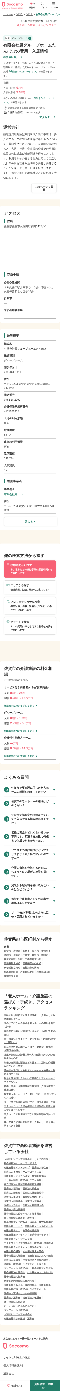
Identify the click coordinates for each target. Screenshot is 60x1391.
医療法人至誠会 (12, 1259)
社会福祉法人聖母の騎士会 (37, 1259)
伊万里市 (46, 950)
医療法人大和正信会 (33, 1197)
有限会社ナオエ (12, 1230)
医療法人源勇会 (33, 1201)
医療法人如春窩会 (13, 1201)
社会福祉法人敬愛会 (14, 1255)
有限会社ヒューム (13, 1226)
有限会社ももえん (13, 1285)
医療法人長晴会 (12, 1171)
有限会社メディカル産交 (17, 1176)
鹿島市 (16, 955)
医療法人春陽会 (12, 1197)
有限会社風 (10, 57)
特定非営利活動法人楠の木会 (19, 1280)
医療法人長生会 (31, 1188)
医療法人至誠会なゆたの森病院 (20, 1293)
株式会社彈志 (39, 1176)
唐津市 (16, 950)
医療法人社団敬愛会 (33, 1192)
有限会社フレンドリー (41, 1247)
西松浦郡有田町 (31, 967)
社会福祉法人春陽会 (33, 1251)
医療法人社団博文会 (33, 1205)
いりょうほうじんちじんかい (19, 1306)
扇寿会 (33, 1222)
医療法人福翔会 (12, 1188)
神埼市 (44, 955)
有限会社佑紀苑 (31, 1230)
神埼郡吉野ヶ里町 (13, 959)
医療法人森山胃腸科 (14, 1209)
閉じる (29, 521)
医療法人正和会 (12, 1297)
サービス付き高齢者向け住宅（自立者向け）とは (29, 1102)
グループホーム (16, 38)
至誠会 (7, 1264)
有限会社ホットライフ (15, 1234)
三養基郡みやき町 (32, 963)
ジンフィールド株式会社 (17, 1310)
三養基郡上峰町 (12, 963)
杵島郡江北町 (27, 971)
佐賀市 (29, 14)
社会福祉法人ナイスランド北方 (20, 1163)
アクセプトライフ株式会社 (18, 1243)
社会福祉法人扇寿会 (14, 1301)
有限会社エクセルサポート (39, 1226)
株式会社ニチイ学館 (30, 1180)
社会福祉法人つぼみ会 (15, 1222)
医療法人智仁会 (40, 1167)
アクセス (44, 117)
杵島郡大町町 (11, 971)
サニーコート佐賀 (32, 1171)
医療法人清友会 (12, 1192)
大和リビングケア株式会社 (18, 1159)
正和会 (30, 1318)
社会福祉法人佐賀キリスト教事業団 (22, 1213)
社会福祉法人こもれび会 (40, 1272)
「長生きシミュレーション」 (23, 71)
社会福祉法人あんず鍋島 (40, 1255)
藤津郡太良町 (11, 976)
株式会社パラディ (39, 1234)
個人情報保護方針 (14, 1365)
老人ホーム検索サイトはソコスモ (37, 25)
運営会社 (8, 1373)
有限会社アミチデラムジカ (18, 1239)
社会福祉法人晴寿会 (14, 1218)
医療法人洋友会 (12, 1205)
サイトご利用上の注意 (16, 1357)
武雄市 (7, 955)
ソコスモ (8, 14)
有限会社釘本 (11, 1289)
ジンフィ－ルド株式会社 (17, 1268)
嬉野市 (35, 955)
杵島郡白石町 (44, 971)
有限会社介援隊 (12, 1251)
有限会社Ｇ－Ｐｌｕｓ (15, 1247)
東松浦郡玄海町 (12, 967)
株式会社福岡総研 (43, 1243)
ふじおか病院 (11, 1180)
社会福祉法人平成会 (42, 1268)
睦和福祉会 (31, 1285)
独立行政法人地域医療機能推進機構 (22, 1184)
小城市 (26, 955)
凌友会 (30, 1218)
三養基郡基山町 (33, 959)
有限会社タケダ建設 (14, 1318)
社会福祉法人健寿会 (14, 1272)
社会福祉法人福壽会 (14, 1276)
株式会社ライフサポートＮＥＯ (29, 1264)
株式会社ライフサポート (33, 1289)
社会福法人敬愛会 (32, 1297)
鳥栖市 (26, 950)
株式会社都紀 (46, 1222)
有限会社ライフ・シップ (17, 1167)
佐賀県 (19, 14)
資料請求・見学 (43, 1385)
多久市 (35, 950)
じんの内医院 (41, 1159)
